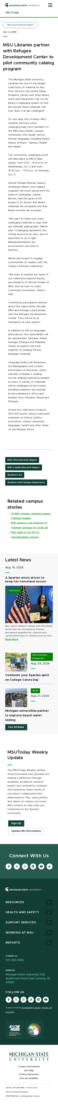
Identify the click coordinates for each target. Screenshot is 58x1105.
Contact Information (29, 1067)
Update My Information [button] (26, 831)
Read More (11, 639)
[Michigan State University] (22, 5)
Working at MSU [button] (19, 932)
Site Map (29, 1071)
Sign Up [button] (16, 823)
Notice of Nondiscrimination (17, 1092)
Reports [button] (13, 942)
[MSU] (23, 892)
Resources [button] (15, 902)
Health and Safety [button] (22, 912)
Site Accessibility (29, 1078)
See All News (16, 727)
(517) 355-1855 (18, 1088)
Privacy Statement (29, 1074)
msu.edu (33, 1088)
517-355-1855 (15, 960)
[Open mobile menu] (50, 5)
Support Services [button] (21, 922)
